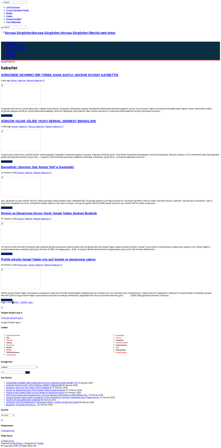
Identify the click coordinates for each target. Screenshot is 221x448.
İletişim (9, 13)
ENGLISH (10, 52)
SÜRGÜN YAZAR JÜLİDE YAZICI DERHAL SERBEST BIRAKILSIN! (48, 121)
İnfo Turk (118, 337)
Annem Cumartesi (121, 345)
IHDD (117, 347)
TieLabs (40, 443)
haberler (22, 80)
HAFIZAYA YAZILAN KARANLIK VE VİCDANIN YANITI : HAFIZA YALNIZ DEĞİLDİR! (42, 402)
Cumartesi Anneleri (122, 342)
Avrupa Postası (11, 354)
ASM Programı (13, 7)
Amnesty (9, 342)
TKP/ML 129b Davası (12, 352)
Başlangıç (11, 43)
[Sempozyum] (7, 430)
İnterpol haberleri (36, 126)
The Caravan (10, 345)
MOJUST (9, 347)
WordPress (17, 443)
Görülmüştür (120, 340)
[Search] (2, 27)
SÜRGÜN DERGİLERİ (16, 47)
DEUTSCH (11, 54)
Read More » (6, 115)
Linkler (9, 16)
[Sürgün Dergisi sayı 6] (12, 318)
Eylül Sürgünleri (121, 350)
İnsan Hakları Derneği (13, 335)
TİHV (7, 337)
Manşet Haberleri (35, 80)
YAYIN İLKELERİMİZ (16, 50)
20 (23, 302)
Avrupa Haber (120, 335)
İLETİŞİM (10, 56)
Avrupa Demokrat (121, 352)
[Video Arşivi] (7, 441)
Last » (30, 302)
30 (26, 302)
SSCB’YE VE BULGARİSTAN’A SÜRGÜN (23, 400)
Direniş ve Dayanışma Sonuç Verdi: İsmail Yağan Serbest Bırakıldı (49, 213)
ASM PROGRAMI (14, 45)
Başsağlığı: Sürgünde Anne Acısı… (21, 405)
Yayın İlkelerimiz (13, 21)
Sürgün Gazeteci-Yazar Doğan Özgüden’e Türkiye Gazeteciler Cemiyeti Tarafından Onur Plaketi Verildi (52, 397)
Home (4, 61)
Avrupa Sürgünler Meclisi (17, 10)
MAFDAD (9, 350)
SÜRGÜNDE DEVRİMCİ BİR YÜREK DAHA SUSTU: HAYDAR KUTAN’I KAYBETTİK (59, 75)
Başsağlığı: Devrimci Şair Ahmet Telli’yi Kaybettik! (37, 167)
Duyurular (22, 265)
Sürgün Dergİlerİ (13, 19)
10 (21, 302)
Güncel (14, 80)
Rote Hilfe (9, 340)
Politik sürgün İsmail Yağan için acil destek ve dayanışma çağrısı (48, 259)
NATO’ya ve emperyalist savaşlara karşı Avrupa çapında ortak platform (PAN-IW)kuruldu (46, 395)
